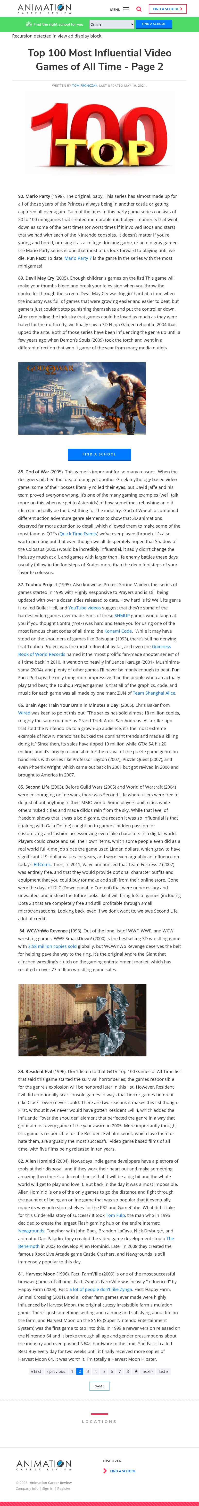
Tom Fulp (115, 1215)
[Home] (44, 11)
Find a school (166, 9)
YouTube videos (84, 608)
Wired (24, 713)
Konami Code (118, 631)
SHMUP (122, 615)
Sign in (47, 1488)
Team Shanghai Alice (154, 693)
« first (36, 1371)
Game (99, 1386)
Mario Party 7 (78, 258)
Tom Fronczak (84, 86)
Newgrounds (31, 1231)
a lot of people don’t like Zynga (100, 1289)
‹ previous (56, 1371)
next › (148, 1371)
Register (64, 1488)
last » (163, 1371)
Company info (27, 1488)
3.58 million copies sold (52, 946)
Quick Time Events (78, 534)
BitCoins (42, 864)
